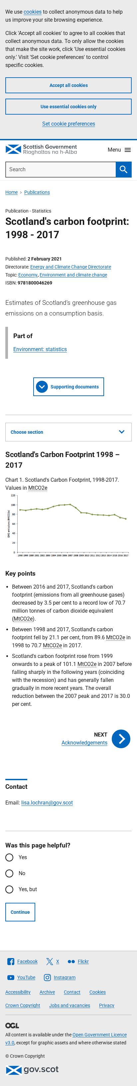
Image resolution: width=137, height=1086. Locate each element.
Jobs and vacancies (69, 1005)
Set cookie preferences (68, 124)
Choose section (27, 432)
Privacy (106, 1005)
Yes (23, 857)
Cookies (97, 992)
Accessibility (18, 992)
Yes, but (28, 889)
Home (11, 192)
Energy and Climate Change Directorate (70, 267)
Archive (47, 992)
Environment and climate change (73, 274)
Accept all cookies (69, 85)
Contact (72, 992)
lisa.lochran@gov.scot (47, 803)
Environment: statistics (40, 349)
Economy (28, 274)
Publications (37, 192)
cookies (33, 12)
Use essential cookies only (68, 106)
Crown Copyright (22, 1005)
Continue (20, 912)
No (22, 873)
